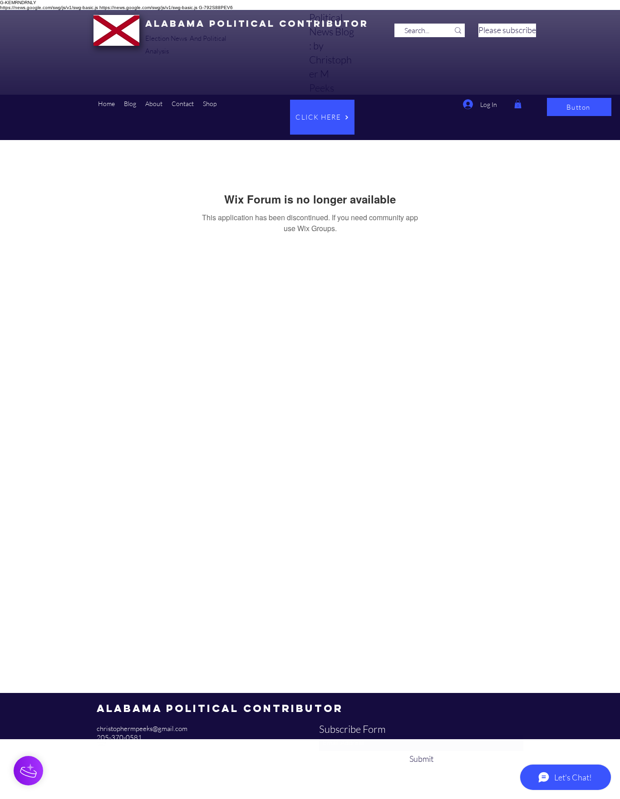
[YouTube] (101, 746)
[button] (130, 104)
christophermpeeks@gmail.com (142, 728)
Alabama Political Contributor (257, 23)
